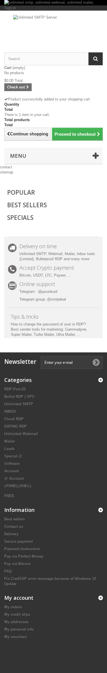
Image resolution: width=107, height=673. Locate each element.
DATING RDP (15, 426)
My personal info (19, 629)
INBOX (10, 411)
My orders (13, 607)
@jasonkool (47, 291)
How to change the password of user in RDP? (48, 324)
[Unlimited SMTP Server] (53, 26)
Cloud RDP (14, 419)
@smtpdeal (56, 299)
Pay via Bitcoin (17, 564)
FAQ (8, 571)
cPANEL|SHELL (18, 486)
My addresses (16, 622)
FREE (9, 496)
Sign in (10, 8)
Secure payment (18, 541)
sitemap (6, 172)
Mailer (9, 441)
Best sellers (14, 519)
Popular (21, 192)
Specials (20, 218)
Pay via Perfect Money (23, 556)
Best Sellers (27, 205)
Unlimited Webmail (21, 434)
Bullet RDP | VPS (19, 396)
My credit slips (17, 614)
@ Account (14, 478)
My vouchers (15, 637)
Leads (9, 449)
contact (6, 167)
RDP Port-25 (15, 389)
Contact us (13, 526)
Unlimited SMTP (18, 404)
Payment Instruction (22, 549)
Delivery (11, 534)
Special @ (13, 456)
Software (12, 463)
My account (18, 597)
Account (11, 471)
